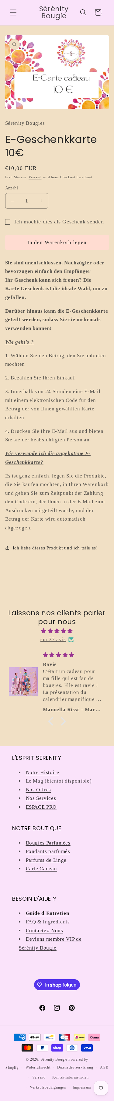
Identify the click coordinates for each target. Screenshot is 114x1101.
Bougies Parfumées (48, 843)
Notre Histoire (42, 772)
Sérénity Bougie (54, 1059)
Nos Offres (38, 790)
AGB (104, 1067)
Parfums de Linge (46, 860)
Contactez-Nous (44, 930)
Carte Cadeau (41, 869)
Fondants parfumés (48, 851)
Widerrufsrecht (38, 1067)
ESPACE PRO (41, 807)
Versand (35, 177)
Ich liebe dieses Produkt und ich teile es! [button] (55, 547)
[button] (13, 12)
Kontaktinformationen (70, 1077)
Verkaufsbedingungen (48, 1087)
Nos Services (41, 798)
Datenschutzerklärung (75, 1067)
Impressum (82, 1087)
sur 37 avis (53, 639)
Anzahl (11, 187)
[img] (57, 631)
